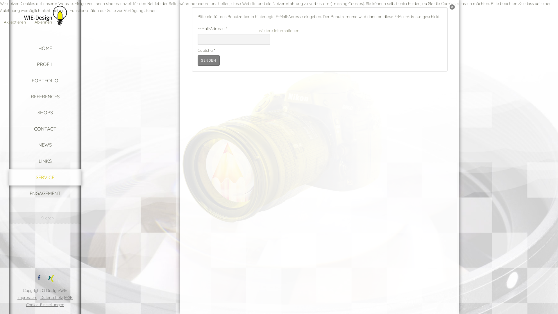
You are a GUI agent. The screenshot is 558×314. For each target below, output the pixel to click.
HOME (45, 48)
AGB (69, 297)
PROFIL (45, 64)
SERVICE (45, 177)
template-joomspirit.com (556, 278)
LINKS (45, 161)
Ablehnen (43, 22)
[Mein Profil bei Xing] (51, 277)
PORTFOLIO (45, 80)
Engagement (45, 193)
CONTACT (45, 129)
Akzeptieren (15, 22)
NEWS (45, 145)
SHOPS (45, 112)
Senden (208, 60)
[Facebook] (39, 277)
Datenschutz (51, 297)
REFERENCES (45, 96)
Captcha (206, 50)
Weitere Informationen (279, 30)
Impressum (27, 297)
